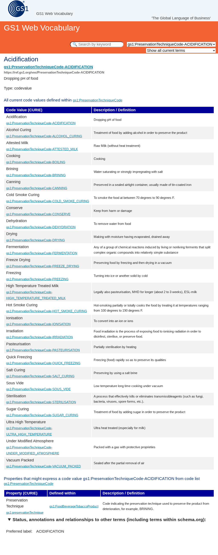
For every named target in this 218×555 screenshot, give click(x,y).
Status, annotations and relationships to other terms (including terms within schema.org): (109, 519)
